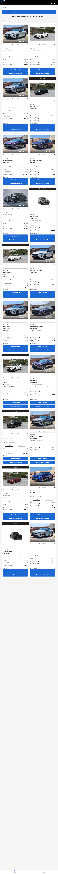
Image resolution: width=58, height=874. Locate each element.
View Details (6, 67)
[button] (27, 44)
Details (21, 56)
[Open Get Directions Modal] (57, 3)
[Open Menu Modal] (2, 3)
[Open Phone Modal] (54, 3)
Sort (16, 12)
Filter (43, 12)
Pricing (9, 56)
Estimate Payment (15, 69)
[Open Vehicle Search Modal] (52, 3)
